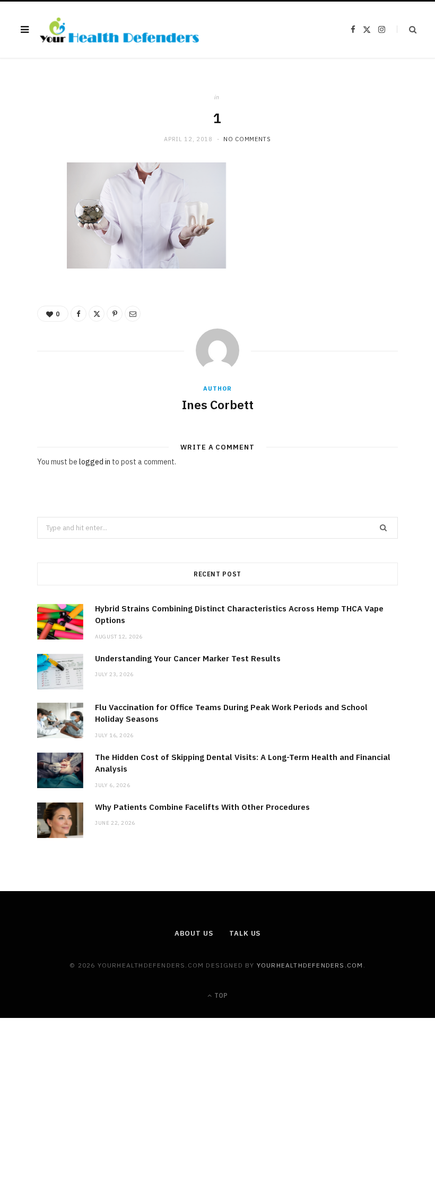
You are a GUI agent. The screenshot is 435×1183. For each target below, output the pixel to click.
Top (220, 995)
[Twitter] (32, 232)
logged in (94, 462)
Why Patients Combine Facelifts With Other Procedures (202, 807)
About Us (194, 933)
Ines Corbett (218, 404)
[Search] (406, 29)
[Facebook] (32, 205)
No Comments (247, 139)
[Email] (32, 286)
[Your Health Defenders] (119, 30)
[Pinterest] (32, 259)
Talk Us (244, 933)
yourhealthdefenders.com (310, 965)
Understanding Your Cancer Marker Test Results (188, 658)
